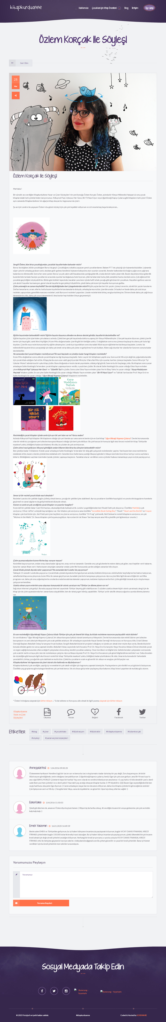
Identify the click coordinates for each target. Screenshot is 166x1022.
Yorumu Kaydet (44, 903)
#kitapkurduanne (114, 731)
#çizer (46, 731)
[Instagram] (66, 991)
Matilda (135, 508)
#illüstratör (95, 731)
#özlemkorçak (134, 731)
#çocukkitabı (60, 731)
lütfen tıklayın (46, 701)
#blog (34, 731)
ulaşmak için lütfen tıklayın (110, 701)
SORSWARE (142, 1015)
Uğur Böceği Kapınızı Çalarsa (117, 438)
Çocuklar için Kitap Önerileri (104, 8)
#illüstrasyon (78, 731)
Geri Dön (24, 63)
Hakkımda (83, 8)
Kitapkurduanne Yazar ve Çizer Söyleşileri (20, 714)
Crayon (148, 511)
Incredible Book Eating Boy (103, 511)
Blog (126, 8)
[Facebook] (42, 991)
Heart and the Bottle (133, 511)
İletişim (135, 8)
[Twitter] (54, 991)
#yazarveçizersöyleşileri (56, 738)
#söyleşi (35, 738)
